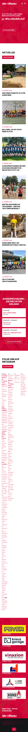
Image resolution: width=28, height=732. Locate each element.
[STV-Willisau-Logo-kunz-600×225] (14, 690)
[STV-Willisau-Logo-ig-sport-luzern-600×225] (14, 678)
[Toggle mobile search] (22, 3)
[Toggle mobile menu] (25, 3)
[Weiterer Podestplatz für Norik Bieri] (14, 65)
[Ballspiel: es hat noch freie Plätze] (14, 101)
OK (14, 729)
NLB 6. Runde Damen (9, 313)
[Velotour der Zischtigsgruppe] (14, 251)
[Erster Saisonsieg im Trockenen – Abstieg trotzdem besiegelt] (14, 176)
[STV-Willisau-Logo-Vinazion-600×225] (14, 652)
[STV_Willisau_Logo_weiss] (9, 715)
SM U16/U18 (7, 322)
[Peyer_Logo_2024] (14, 625)
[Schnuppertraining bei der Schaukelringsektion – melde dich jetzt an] (14, 137)
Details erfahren (8, 30)
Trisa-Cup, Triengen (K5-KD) (12, 332)
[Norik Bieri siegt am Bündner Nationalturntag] (14, 214)
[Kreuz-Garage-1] (14, 637)
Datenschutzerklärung (7, 722)
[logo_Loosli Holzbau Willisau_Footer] (14, 664)
